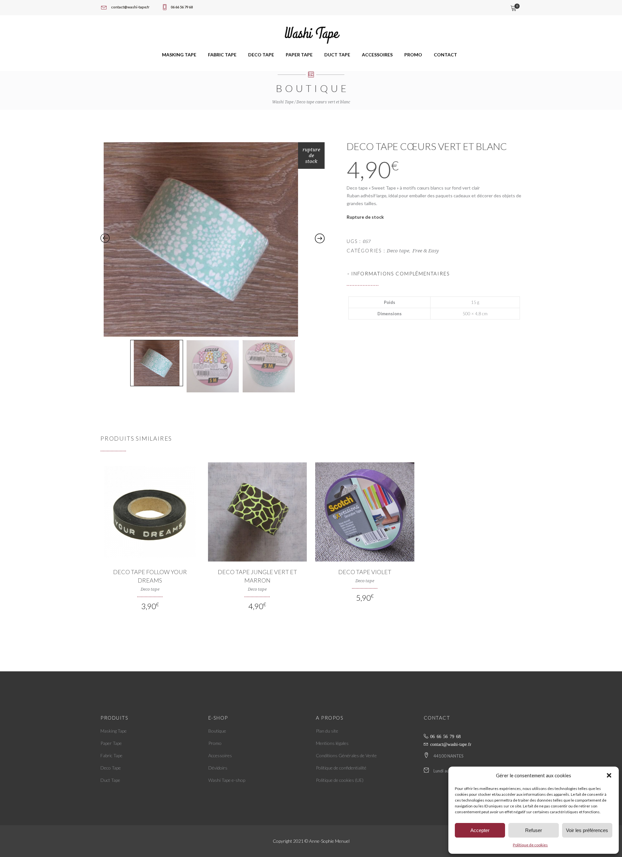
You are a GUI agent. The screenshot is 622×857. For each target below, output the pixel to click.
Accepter (480, 830)
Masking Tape (113, 731)
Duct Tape (110, 780)
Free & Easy (425, 251)
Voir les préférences (587, 830)
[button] (609, 775)
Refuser (533, 830)
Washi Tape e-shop (226, 780)
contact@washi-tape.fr (450, 744)
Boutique (217, 731)
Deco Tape (110, 767)
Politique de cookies (530, 844)
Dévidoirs (217, 767)
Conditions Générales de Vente (346, 755)
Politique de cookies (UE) (339, 780)
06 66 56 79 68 (445, 736)
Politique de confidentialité (341, 767)
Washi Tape (283, 102)
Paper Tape (111, 743)
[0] (513, 9)
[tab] (434, 273)
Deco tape (398, 251)
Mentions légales (332, 743)
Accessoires (220, 755)
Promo (215, 743)
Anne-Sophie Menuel (329, 841)
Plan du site (327, 731)
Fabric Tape (111, 755)
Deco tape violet (364, 571)
